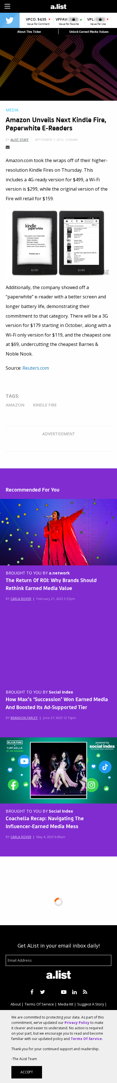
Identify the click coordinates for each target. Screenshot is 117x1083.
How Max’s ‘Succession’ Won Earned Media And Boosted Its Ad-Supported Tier (57, 703)
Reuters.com (35, 368)
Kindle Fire (45, 405)
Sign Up (84, 5)
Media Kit (65, 1004)
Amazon (15, 405)
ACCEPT (26, 1072)
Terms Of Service (39, 1004)
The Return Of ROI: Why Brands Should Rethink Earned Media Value (51, 584)
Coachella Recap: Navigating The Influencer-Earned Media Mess (45, 822)
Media (12, 110)
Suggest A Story (90, 1004)
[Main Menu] (7, 6)
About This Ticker (29, 31)
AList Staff (20, 139)
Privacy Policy (76, 1022)
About (16, 1004)
